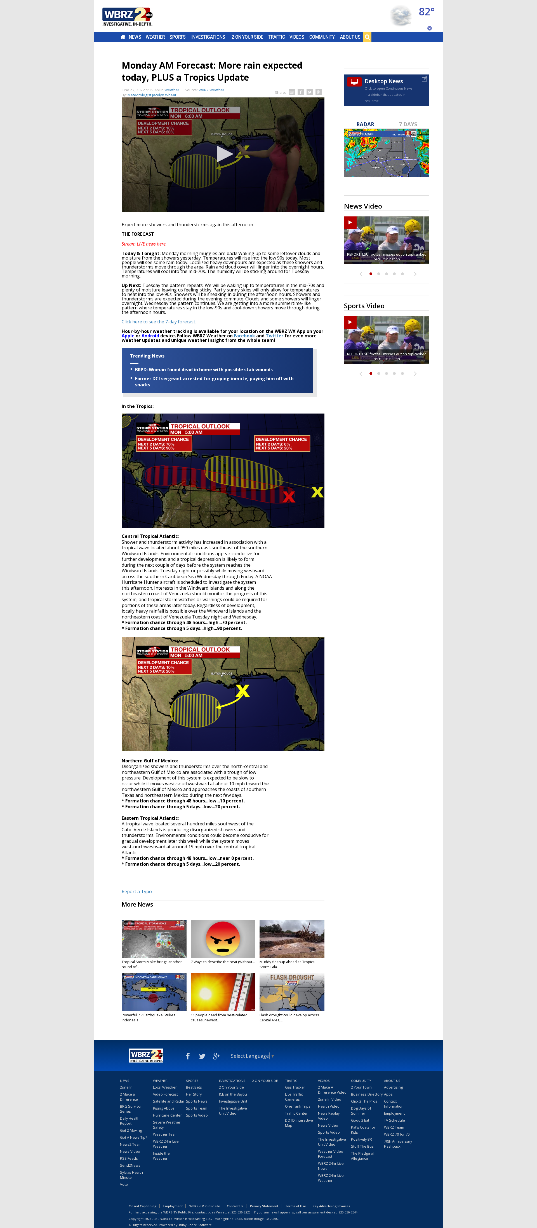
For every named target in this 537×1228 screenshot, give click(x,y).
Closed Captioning (143, 1206)
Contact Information (394, 1104)
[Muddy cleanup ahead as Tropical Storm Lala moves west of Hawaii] (292, 939)
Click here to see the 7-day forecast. (159, 322)
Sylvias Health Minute (131, 1175)
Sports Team (196, 1108)
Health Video (329, 1106)
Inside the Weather (161, 1156)
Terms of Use (295, 1206)
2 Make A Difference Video (332, 1090)
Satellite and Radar (168, 1101)
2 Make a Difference (129, 1097)
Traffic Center (296, 1113)
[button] (223, 154)
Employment (394, 1113)
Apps (388, 1094)
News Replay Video (329, 1116)
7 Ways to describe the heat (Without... (223, 961)
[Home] (134, 16)
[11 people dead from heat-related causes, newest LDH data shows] (223, 992)
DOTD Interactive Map (299, 1123)
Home (123, 37)
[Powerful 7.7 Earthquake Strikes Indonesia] (154, 992)
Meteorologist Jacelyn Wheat (152, 94)
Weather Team (165, 1134)
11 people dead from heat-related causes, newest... (219, 1017)
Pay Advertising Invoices (331, 1206)
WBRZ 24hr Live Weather (166, 1144)
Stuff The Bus (362, 1146)
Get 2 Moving (131, 1130)
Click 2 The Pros (364, 1101)
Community (322, 37)
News (135, 37)
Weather (155, 37)
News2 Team (131, 1144)
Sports (177, 37)
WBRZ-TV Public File (204, 1206)
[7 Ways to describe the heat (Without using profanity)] (223, 939)
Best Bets (194, 1087)
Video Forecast (165, 1094)
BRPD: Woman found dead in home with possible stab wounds (204, 369)
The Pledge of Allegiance (363, 1156)
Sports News (197, 1101)
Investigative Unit (233, 1101)
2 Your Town (361, 1087)
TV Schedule (394, 1120)
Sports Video (197, 1115)
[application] (223, 154)
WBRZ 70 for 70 (396, 1134)
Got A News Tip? (133, 1137)
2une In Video (329, 1099)
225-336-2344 (347, 1212)
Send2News (130, 1165)
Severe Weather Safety (166, 1125)
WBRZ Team (394, 1127)
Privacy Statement (264, 1206)
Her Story (194, 1094)
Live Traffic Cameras (294, 1097)
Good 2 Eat (360, 1120)
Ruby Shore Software (195, 1225)
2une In (126, 1087)
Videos (296, 37)
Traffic (276, 37)
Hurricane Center (167, 1115)
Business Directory (367, 1094)
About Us (350, 37)
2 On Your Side (247, 37)
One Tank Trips (297, 1106)
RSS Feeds (129, 1158)
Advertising (393, 1087)
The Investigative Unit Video (233, 1111)
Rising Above (164, 1108)
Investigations (208, 37)
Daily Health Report (130, 1121)
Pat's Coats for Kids (363, 1130)
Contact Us (235, 1206)
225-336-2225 (240, 1212)
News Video (130, 1151)
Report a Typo (137, 891)
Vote (124, 1184)
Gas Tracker (295, 1087)
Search (367, 37)
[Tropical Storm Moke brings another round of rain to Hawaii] (154, 939)
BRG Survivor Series (131, 1109)
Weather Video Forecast (330, 1154)
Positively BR (361, 1139)
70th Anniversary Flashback (398, 1144)
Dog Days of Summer (361, 1111)
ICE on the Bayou (233, 1094)
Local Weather (165, 1087)
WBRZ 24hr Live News (331, 1166)
